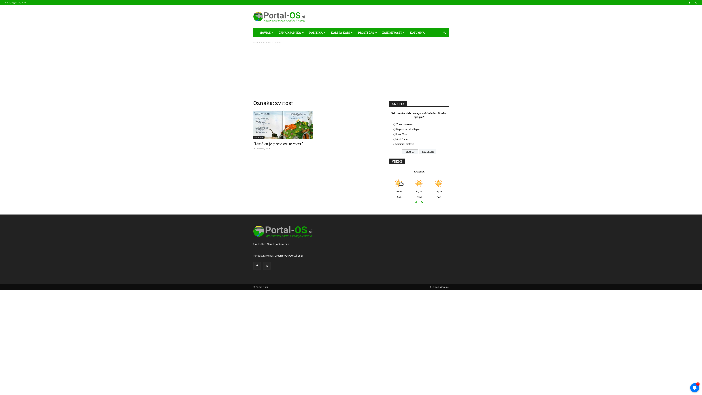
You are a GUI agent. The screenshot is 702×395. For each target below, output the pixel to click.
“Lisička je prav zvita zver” (278, 143)
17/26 (419, 194)
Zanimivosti (392, 32)
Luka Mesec (402, 134)
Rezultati (428, 151)
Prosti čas (366, 32)
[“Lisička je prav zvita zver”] (283, 124)
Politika (316, 32)
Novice (265, 32)
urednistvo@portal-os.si (289, 255)
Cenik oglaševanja (439, 287)
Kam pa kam (340, 32)
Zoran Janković (404, 124)
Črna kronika (290, 32)
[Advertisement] (351, 71)
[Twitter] (695, 2)
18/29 (439, 194)
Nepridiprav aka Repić (408, 129)
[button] (444, 33)
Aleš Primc (401, 139)
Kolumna (417, 32)
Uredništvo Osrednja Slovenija (271, 244)
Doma (256, 42)
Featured (258, 137)
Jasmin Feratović (405, 144)
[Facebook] (689, 2)
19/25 (399, 194)
